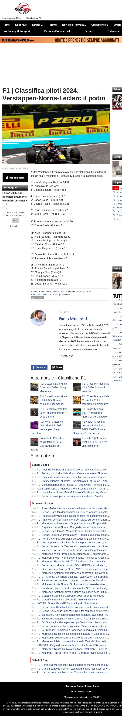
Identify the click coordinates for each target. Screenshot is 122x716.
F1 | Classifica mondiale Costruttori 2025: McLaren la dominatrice (95, 400)
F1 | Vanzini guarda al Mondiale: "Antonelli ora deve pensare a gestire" (76, 672)
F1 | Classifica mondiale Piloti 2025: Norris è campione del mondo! (53, 400)
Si (6, 204)
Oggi (116, 188)
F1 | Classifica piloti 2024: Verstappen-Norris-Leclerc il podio (94, 413)
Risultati (15, 226)
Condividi (40, 367)
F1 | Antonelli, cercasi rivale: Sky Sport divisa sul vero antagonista (74, 519)
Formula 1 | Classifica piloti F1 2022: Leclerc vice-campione (94, 442)
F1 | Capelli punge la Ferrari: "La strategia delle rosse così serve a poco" (77, 668)
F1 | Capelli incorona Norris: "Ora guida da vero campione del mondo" (76, 527)
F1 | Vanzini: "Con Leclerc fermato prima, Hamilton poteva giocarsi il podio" (79, 550)
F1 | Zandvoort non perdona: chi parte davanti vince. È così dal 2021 (75, 580)
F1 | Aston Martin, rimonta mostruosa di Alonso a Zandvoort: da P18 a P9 (77, 508)
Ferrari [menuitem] (88, 31)
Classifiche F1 (45, 291)
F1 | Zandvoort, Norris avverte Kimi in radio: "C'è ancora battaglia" (74, 588)
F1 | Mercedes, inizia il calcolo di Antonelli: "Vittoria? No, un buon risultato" (79, 641)
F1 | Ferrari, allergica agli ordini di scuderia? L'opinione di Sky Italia (74, 538)
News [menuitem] (53, 24)
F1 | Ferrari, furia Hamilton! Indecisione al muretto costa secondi (72, 607)
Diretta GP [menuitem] (38, 24)
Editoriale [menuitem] (21, 24)
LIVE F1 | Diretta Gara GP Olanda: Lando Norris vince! (67, 603)
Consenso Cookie (74, 686)
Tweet (58, 367)
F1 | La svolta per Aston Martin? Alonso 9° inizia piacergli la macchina (76, 492)
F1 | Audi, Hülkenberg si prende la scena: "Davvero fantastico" (72, 469)
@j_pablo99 (64, 294)
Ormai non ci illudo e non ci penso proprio (15, 214)
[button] (15, 220)
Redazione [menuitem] (113, 31)
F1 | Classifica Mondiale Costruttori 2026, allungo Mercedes (53, 387)
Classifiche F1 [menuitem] (99, 24)
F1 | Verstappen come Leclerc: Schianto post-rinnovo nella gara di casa (77, 542)
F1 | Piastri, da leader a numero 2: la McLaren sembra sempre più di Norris (78, 477)
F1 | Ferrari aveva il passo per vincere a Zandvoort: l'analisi (70, 496)
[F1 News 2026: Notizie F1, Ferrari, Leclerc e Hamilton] (22, 10)
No (7, 208)
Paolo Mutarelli (40, 294)
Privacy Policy (92, 686)
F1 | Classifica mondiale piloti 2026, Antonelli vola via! (95, 387)
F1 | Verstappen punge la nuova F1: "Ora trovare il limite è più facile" (75, 484)
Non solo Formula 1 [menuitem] (74, 24)
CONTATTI (90, 691)
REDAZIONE (77, 691)
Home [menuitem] (6, 24)
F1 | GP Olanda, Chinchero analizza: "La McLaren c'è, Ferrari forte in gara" (79, 576)
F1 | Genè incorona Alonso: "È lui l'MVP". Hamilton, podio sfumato (74, 569)
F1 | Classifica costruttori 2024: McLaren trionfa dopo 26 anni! (53, 413)
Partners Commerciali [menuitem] (57, 31)
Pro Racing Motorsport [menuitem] (16, 31)
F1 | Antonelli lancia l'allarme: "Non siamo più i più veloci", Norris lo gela (77, 481)
